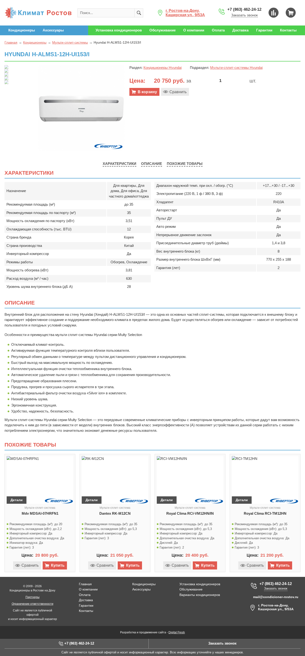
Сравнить (178, 92)
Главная (11, 42)
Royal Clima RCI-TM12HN (265, 513)
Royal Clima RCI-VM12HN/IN (190, 513)
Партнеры (32, 597)
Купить (58, 565)
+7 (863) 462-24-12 (244, 9)
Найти (139, 13)
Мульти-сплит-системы (70, 42)
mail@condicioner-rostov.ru (275, 597)
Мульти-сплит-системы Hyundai (236, 68)
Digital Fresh (176, 632)
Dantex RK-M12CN (115, 513)
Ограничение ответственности (32, 603)
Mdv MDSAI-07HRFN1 (40, 513)
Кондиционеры (34, 42)
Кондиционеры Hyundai (162, 68)
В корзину (147, 92)
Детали (16, 500)
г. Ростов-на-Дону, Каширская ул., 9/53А (185, 13)
